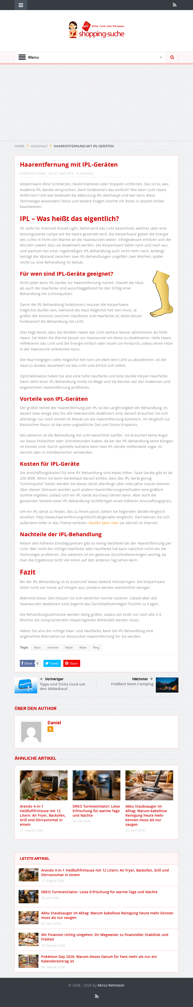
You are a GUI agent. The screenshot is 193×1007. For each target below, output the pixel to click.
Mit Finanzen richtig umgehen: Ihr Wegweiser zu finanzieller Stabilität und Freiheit (104, 937)
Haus (37, 647)
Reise (82, 647)
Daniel (41, 173)
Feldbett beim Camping (132, 684)
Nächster (140, 679)
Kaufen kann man (104, 522)
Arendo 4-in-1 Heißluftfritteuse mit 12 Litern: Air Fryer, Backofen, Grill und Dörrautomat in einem (43, 815)
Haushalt (86, 173)
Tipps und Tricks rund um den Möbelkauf (62, 686)
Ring (96, 647)
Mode (69, 647)
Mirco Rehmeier (111, 985)
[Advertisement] (96, 105)
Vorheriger (54, 679)
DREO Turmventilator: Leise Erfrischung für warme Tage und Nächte (96, 811)
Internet (52, 647)
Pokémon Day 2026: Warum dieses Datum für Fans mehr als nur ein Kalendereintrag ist (99, 958)
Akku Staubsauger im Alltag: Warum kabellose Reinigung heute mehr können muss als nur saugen (146, 815)
